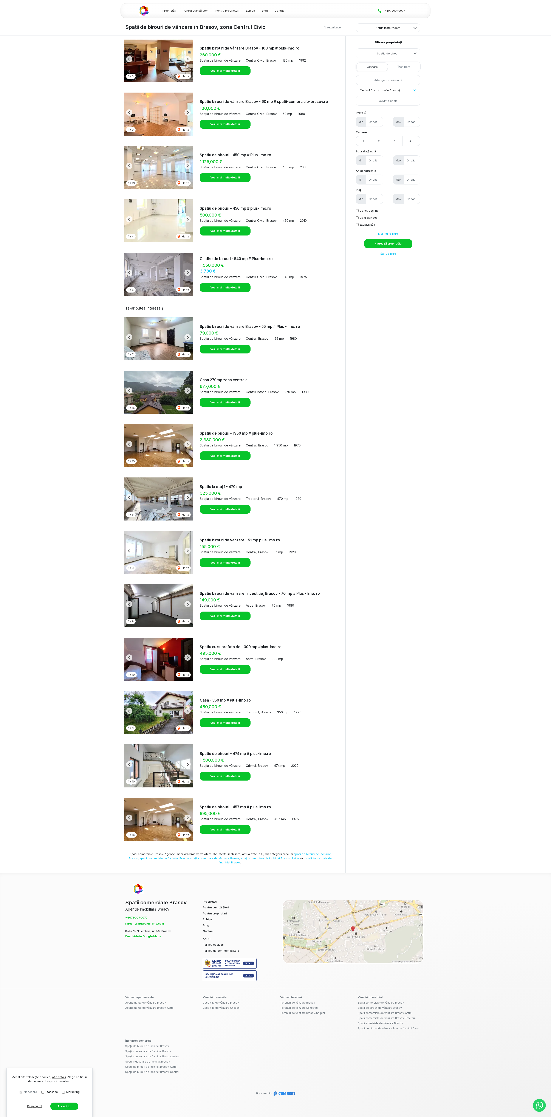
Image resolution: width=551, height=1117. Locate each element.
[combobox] (388, 53)
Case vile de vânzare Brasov (221, 1002)
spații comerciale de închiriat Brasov (164, 858)
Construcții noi (369, 210)
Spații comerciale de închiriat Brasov (148, 1051)
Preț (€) (361, 113)
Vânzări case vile (214, 997)
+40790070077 (394, 10)
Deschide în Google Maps (143, 936)
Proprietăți (169, 10)
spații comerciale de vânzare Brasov (214, 858)
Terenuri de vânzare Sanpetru (299, 1007)
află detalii (59, 1077)
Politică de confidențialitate (221, 950)
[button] (129, 59)
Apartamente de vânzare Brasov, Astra (149, 1007)
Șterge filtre (388, 253)
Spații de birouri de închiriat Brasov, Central (152, 1072)
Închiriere (404, 66)
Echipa (250, 10)
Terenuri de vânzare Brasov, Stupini (302, 1013)
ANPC (206, 938)
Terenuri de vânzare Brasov (297, 1002)
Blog (265, 10)
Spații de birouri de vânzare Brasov (380, 1007)
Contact (280, 10)
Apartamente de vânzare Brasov (145, 1002)
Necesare (30, 1092)
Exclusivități (367, 224)
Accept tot (64, 1106)
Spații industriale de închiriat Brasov (147, 1061)
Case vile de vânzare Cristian (221, 1007)
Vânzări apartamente (139, 997)
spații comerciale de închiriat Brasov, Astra (270, 858)
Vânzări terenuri (291, 997)
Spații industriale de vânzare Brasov (380, 1023)
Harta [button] (185, 76)
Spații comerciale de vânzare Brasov (381, 1002)
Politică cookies (213, 944)
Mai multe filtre (388, 233)
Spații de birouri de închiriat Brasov (147, 1046)
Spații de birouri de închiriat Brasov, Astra (150, 1066)
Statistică (52, 1092)
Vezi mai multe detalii (225, 70)
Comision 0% (369, 217)
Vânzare (372, 66)
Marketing (73, 1092)
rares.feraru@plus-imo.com (144, 923)
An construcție (366, 170)
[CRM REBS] (284, 1093)
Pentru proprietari (227, 10)
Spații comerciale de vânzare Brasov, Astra (385, 1013)
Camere (361, 132)
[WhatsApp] (539, 1105)
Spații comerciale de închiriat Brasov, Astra (152, 1056)
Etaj (358, 190)
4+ (411, 141)
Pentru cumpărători (196, 10)
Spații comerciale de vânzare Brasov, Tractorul (387, 1018)
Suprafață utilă (366, 151)
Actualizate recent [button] (388, 27)
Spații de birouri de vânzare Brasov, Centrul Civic (388, 1028)
